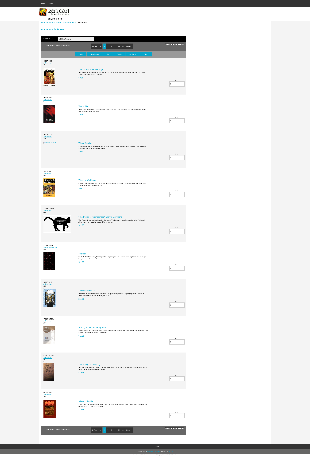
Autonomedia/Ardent (50, 247)
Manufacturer (94, 54)
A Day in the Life (85, 401)
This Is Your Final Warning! (90, 69)
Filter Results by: (48, 38)
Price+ (146, 54)
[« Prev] (94, 46)
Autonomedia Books (69, 22)
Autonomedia (47, 63)
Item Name (132, 54)
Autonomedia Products (53, 22)
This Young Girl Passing (89, 364)
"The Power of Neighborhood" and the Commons (100, 217)
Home (42, 3)
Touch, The (83, 106)
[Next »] (128, 46)
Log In (50, 3)
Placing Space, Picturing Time (92, 327)
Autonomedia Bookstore (154, 451)
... (100, 46)
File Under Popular (86, 290)
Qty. (108, 54)
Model (81, 54)
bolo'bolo (82, 254)
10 (119, 46)
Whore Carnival (85, 143)
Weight (119, 54)
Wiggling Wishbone (87, 180)
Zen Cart (170, 451)
